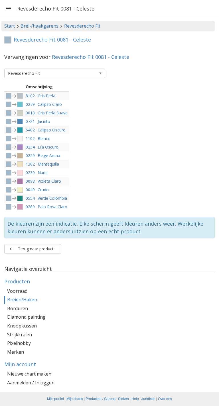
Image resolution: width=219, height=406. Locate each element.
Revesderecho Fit (82, 26)
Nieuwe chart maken (29, 374)
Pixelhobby (19, 343)
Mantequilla (48, 164)
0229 (30, 155)
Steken (123, 398)
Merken (15, 352)
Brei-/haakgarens (39, 26)
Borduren (17, 308)
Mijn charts (74, 398)
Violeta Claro (49, 181)
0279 (30, 104)
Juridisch (148, 398)
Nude (43, 172)
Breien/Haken (22, 299)
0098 (30, 181)
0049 (30, 189)
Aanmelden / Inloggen (30, 383)
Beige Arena (49, 155)
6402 (30, 130)
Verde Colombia (52, 198)
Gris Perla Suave (53, 113)
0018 (30, 113)
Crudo (43, 189)
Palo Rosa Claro (52, 206)
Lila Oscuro (48, 147)
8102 (30, 95)
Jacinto (44, 121)
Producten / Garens (100, 398)
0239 (30, 172)
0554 (30, 198)
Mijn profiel (55, 398)
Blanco (44, 138)
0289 (30, 206)
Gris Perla (46, 95)
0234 (30, 147)
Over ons (165, 398)
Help (135, 398)
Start (9, 26)
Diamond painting (26, 317)
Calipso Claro (50, 104)
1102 (30, 138)
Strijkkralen (19, 334)
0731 (30, 121)
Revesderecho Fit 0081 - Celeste (90, 56)
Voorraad (17, 291)
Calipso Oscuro (52, 130)
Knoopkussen (22, 326)
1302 (30, 164)
